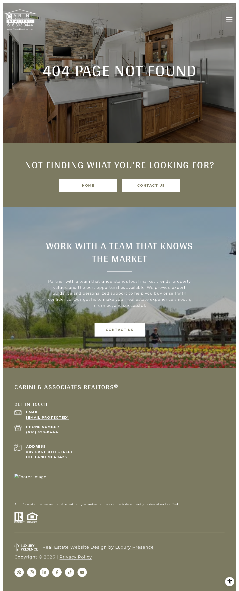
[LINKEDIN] (44, 572)
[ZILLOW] (19, 572)
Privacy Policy (76, 557)
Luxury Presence (134, 547)
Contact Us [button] (151, 185)
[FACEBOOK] (57, 572)
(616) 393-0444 (42, 432)
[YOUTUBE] (82, 572)
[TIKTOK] (69, 572)
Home (88, 185)
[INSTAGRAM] (31, 572)
